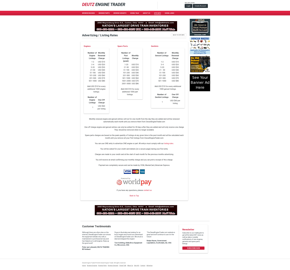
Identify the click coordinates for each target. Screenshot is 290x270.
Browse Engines (88, 13)
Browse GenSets (120, 13)
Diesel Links (169, 13)
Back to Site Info (178, 35)
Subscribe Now (193, 248)
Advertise (149, 265)
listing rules (168, 143)
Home (84, 265)
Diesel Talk (134, 13)
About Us (146, 13)
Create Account (200, 6)
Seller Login (190, 3)
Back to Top (134, 196)
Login (188, 6)
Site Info (157, 13)
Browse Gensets (113, 265)
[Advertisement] (200, 101)
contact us (148, 190)
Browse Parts (104, 13)
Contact (142, 265)
